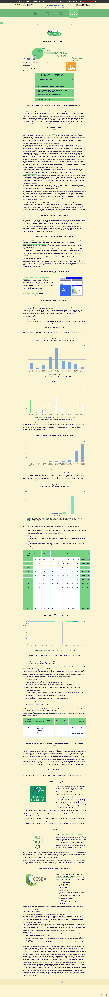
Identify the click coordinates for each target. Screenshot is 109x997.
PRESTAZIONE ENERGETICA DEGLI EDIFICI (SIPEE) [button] (52, 83)
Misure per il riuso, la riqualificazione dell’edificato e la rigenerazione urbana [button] (51, 75)
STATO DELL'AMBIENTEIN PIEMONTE (55, 5)
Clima (35, 14)
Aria (48, 14)
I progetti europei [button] (44, 99)
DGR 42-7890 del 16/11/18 (31, 174)
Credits (70, 982)
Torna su (102, 994)
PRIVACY (80, 982)
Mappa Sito (57, 982)
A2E (66, 799)
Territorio (73, 14)
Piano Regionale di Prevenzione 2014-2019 (34, 244)
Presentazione (31, 982)
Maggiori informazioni (88, 1)
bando (31, 223)
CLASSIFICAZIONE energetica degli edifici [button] (51, 86)
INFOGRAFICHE (45, 982)
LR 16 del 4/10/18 (30, 111)
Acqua (61, 14)
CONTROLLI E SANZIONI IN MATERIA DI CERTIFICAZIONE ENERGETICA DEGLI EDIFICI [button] (54, 91)
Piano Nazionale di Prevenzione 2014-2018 (34, 240)
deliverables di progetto (43, 962)
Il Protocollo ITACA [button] (45, 79)
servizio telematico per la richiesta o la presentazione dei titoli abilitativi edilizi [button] (52, 95)
